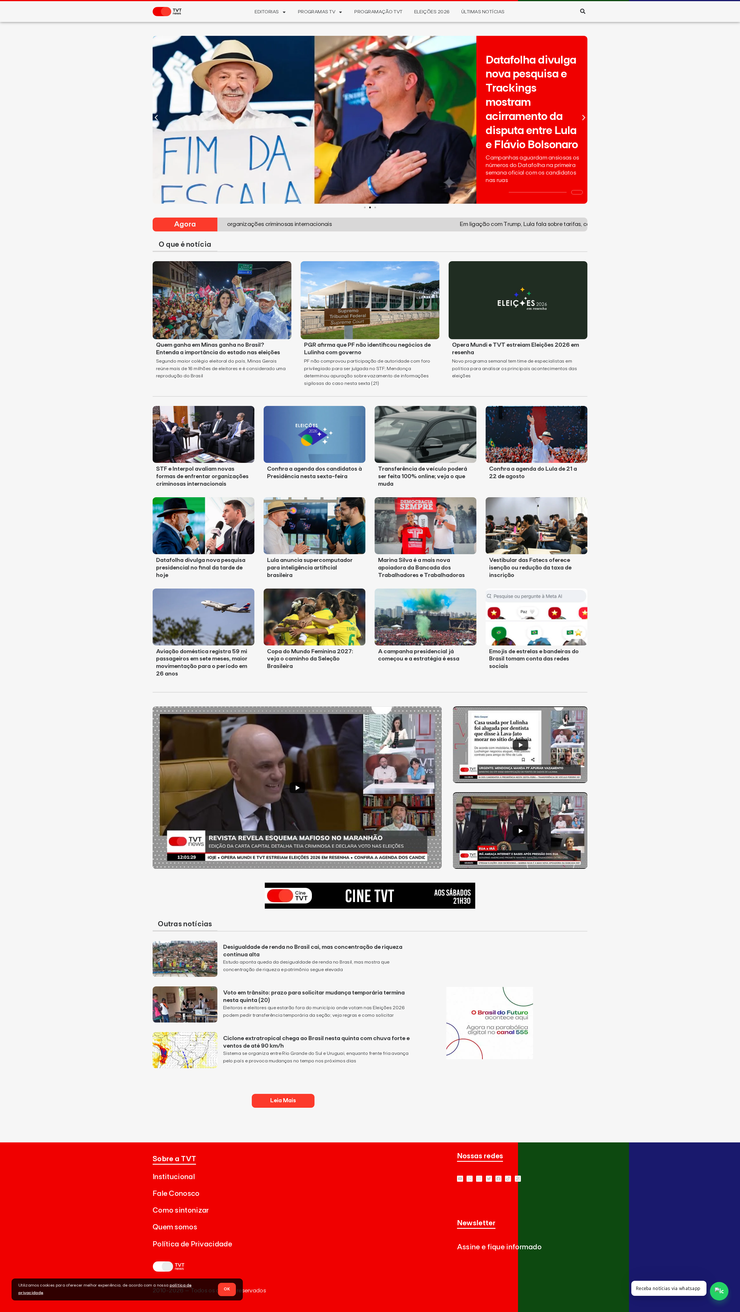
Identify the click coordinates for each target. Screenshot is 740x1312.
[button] (582, 11)
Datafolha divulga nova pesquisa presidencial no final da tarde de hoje (200, 567)
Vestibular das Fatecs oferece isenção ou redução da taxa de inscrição (530, 567)
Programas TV (317, 12)
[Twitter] (489, 1179)
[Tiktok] (508, 1179)
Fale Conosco (176, 1193)
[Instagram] (479, 1179)
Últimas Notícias (483, 12)
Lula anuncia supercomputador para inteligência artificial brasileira (310, 567)
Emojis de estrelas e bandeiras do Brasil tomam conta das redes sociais (534, 659)
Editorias (267, 12)
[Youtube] (460, 1179)
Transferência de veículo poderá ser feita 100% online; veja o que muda (422, 476)
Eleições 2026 (432, 12)
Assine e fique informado (499, 1247)
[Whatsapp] (470, 1179)
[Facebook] (498, 1179)
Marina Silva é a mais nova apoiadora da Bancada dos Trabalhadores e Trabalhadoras (421, 567)
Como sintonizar (181, 1210)
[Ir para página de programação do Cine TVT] (370, 907)
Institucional (174, 1177)
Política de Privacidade (192, 1244)
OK (227, 1289)
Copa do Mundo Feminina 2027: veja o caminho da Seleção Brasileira (310, 659)
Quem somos (175, 1227)
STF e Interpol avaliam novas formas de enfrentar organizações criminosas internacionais (202, 476)
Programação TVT (378, 12)
